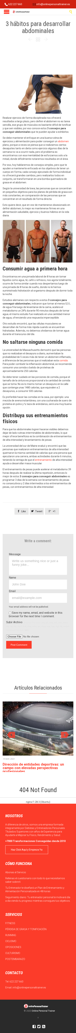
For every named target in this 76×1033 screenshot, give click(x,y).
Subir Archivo (38, 626)
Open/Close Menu (6, 12)
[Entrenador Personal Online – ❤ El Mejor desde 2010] (21, 11)
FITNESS (10, 923)
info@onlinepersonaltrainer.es (53, 4)
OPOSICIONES (13, 947)
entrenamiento (43, 459)
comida (63, 360)
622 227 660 (15, 4)
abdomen (63, 141)
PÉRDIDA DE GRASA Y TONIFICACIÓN (26, 929)
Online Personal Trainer (43, 1010)
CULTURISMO (13, 953)
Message (15, 554)
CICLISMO (11, 941)
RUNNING (11, 935)
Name (12, 577)
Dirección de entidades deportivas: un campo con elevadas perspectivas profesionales (33, 767)
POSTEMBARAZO (15, 959)
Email (12, 591)
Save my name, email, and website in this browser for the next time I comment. (35, 614)
